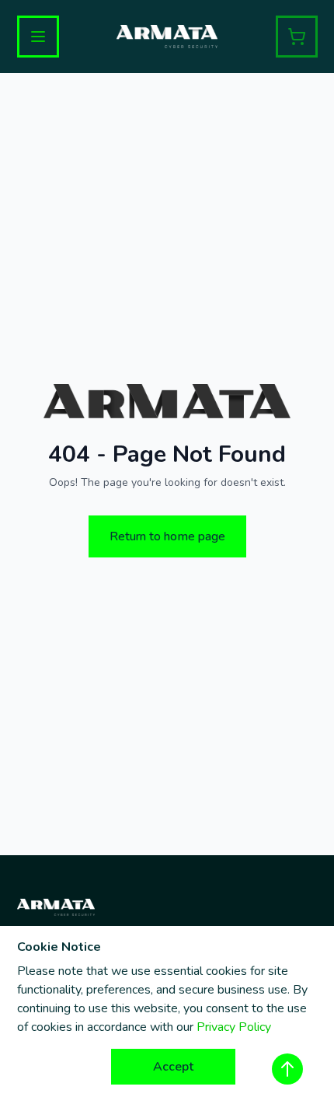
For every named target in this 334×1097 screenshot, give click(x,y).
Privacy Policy (234, 1027)
